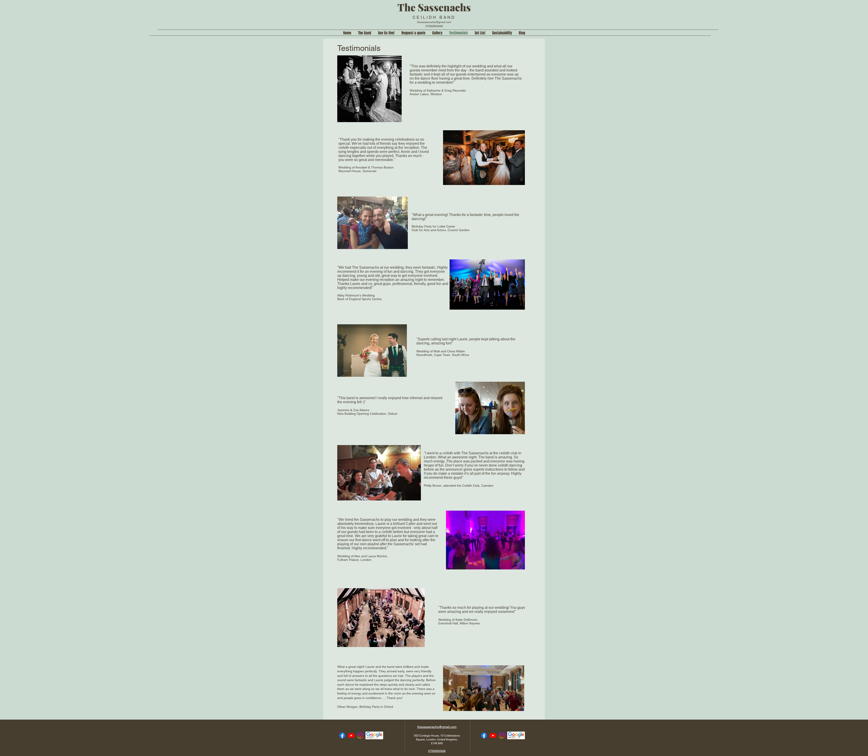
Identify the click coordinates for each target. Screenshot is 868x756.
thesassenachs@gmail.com (434, 22)
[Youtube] (351, 735)
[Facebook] (342, 735)
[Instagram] (360, 735)
